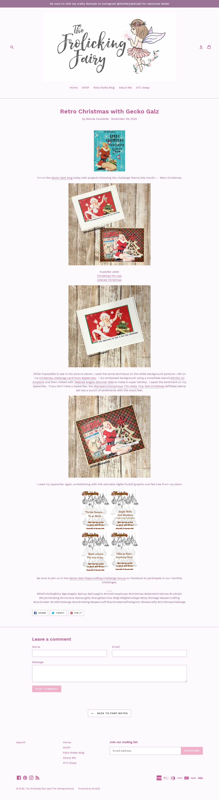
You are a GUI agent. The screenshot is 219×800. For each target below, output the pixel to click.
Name (36, 646)
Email (116, 646)
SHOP (85, 87)
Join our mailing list (124, 742)
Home (74, 87)
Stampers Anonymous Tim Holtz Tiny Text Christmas (129, 386)
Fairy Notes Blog (104, 87)
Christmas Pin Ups (109, 275)
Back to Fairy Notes (112, 713)
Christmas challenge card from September (67, 378)
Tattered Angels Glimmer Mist (94, 382)
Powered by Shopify (89, 788)
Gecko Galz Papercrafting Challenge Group (97, 578)
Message (37, 662)
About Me (125, 87)
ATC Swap (143, 87)
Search (20, 742)
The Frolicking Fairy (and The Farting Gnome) (49, 788)
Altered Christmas (109, 280)
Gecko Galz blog (62, 177)
